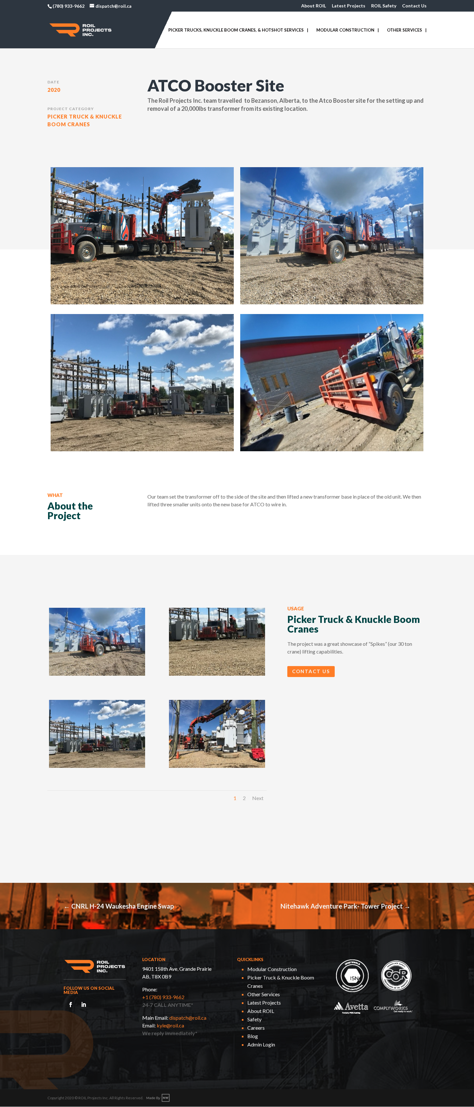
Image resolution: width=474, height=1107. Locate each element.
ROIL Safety (383, 6)
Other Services (404, 30)
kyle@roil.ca (170, 1025)
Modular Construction (345, 30)
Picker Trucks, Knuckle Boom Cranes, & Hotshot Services (236, 30)
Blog (252, 1036)
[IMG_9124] (97, 676)
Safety (254, 1019)
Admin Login (261, 1044)
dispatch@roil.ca (187, 1018)
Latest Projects (348, 6)
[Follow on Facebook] (70, 1004)
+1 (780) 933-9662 (163, 997)
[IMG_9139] (97, 768)
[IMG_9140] (217, 676)
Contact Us (414, 6)
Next (257, 798)
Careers (256, 1028)
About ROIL (313, 6)
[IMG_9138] (217, 768)
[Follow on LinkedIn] (83, 1004)
